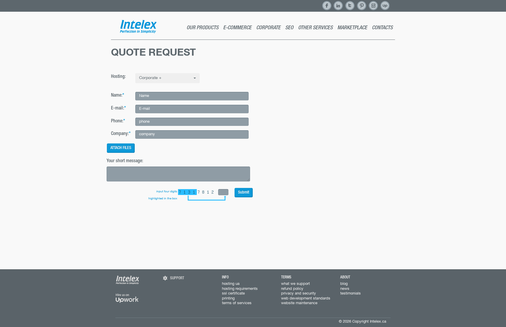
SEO (289, 28)
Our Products (202, 28)
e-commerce (237, 28)
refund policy (292, 289)
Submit (243, 193)
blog (344, 284)
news (344, 289)
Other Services (315, 28)
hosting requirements (240, 289)
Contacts (382, 28)
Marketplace (352, 28)
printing (228, 298)
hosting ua (231, 284)
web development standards (305, 298)
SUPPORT (177, 278)
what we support (295, 284)
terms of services (237, 303)
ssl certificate (233, 293)
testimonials (350, 293)
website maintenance (299, 303)
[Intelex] (138, 26)
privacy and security (298, 293)
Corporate (268, 28)
